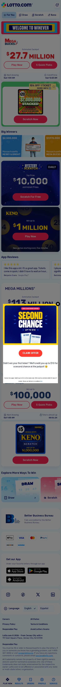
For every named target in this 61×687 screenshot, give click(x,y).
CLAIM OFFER (30, 353)
